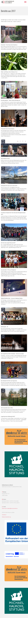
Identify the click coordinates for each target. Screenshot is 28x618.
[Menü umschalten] (25, 2)
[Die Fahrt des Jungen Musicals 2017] (14, 232)
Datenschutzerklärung (6, 516)
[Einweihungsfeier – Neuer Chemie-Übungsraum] (14, 89)
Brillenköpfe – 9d (4, 326)
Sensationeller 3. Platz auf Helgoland (8, 269)
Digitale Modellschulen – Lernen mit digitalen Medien (12, 298)
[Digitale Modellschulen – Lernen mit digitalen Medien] (14, 287)
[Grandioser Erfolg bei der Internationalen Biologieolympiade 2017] (14, 202)
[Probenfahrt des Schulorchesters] (14, 118)
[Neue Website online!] (14, 147)
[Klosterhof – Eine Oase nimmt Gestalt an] (14, 34)
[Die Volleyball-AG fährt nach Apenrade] (14, 370)
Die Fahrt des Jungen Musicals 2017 (8, 242)
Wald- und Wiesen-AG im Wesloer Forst (9, 71)
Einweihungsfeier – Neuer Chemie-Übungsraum (10, 100)
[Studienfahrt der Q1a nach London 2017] (14, 175)
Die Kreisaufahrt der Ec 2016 (7, 407)
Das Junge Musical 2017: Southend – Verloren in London (12, 353)
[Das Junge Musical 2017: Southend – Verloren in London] (14, 343)
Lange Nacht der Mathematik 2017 (8, 416)
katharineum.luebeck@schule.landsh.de (9, 508)
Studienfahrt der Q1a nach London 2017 (9, 185)
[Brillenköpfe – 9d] (14, 316)
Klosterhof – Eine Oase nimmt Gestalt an (9, 44)
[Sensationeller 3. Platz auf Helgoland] (14, 259)
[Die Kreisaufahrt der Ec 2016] (14, 397)
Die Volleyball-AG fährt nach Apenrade (9, 380)
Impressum (4, 514)
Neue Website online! (5, 158)
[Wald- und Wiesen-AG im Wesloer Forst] (14, 61)
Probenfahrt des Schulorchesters (7, 128)
